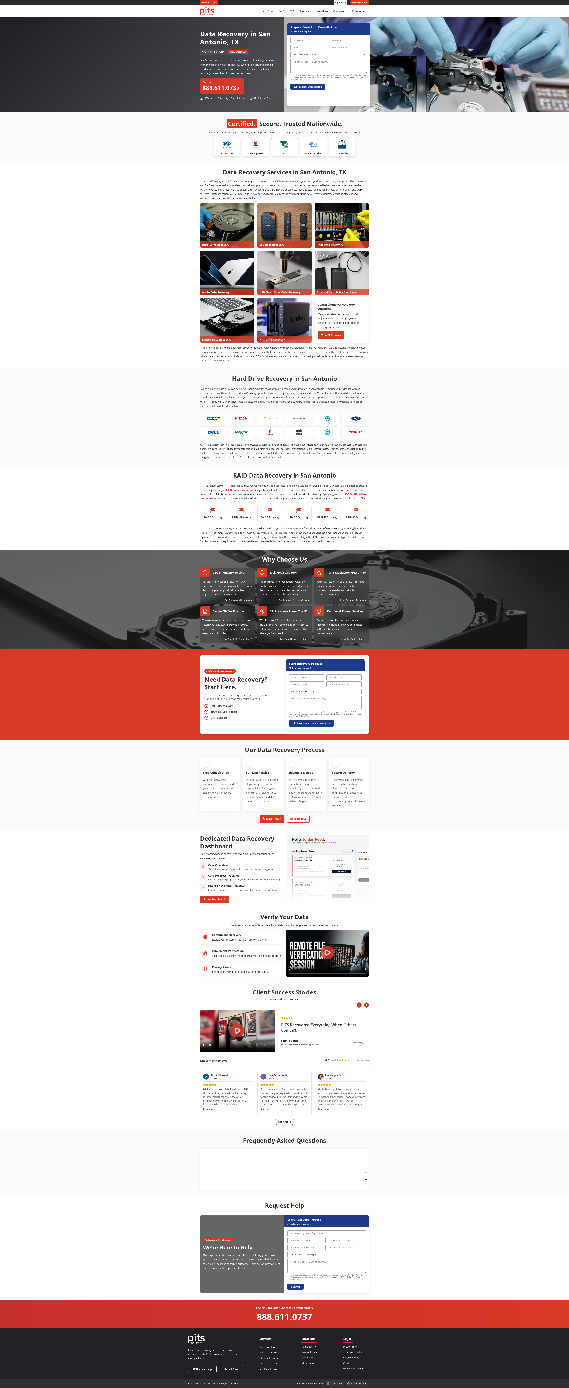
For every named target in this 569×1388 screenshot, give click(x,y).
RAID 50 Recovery (356, 517)
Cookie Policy (349, 1363)
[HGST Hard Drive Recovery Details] (299, 432)
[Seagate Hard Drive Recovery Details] (270, 418)
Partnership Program (353, 1368)
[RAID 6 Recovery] (298, 510)
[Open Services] (311, 11)
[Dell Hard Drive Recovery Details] (213, 432)
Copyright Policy (351, 1357)
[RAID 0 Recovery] (212, 510)
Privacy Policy (298, 716)
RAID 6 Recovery (298, 517)
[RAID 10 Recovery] (327, 510)
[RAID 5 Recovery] (270, 510)
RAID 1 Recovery (241, 517)
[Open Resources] (366, 11)
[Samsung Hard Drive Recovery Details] (299, 418)
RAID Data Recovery (269, 1352)
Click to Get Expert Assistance (311, 723)
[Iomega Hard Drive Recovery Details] (270, 432)
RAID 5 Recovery (270, 517)
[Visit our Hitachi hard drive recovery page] (242, 418)
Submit (295, 1286)
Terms (299, 79)
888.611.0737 (284, 1317)
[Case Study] (365, 1043)
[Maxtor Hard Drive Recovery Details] (242, 432)
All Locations (307, 1363)
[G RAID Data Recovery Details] (327, 432)
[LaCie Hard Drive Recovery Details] (356, 418)
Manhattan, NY (308, 1346)
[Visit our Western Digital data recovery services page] (213, 418)
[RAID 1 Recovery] (241, 510)
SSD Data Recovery (268, 1358)
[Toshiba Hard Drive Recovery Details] (356, 432)
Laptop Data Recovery (270, 1363)
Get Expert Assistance (308, 87)
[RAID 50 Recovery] (356, 510)
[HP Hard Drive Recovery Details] (327, 418)
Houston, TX (307, 1357)
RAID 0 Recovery (212, 517)
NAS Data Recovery (268, 1369)
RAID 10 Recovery (327, 517)
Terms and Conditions (354, 1352)
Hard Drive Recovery (269, 1347)
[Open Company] (346, 11)
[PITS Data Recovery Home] (207, 11)
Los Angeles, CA (309, 1352)
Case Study (357, 1042)
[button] (327, 953)
